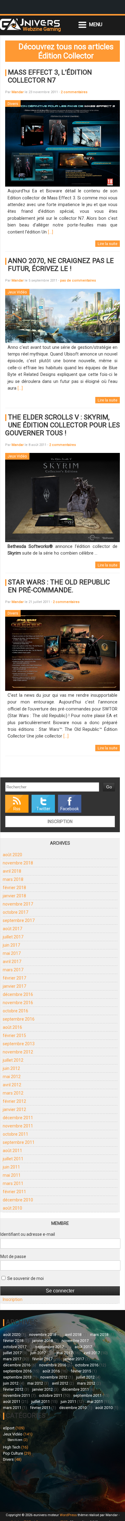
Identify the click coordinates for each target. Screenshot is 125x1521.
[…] (50, 232)
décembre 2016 (18, 994)
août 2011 (12, 1150)
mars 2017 (13, 969)
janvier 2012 (14, 1109)
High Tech (11, 1447)
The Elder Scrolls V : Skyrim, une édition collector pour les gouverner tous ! (62, 425)
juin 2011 (11, 1167)
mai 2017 (12, 953)
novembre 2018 (18, 862)
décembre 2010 (18, 1199)
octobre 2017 (15, 912)
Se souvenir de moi (25, 1278)
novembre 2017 (18, 904)
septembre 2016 (19, 1019)
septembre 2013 (19, 1043)
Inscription (60, 821)
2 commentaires (74, 92)
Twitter (43, 808)
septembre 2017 (19, 920)
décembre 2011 (18, 1117)
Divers (8, 1459)
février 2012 (14, 1101)
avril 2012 (12, 1084)
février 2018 (14, 887)
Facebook (69, 808)
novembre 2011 (18, 1125)
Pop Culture (13, 1453)
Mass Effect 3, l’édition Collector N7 (50, 76)
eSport (9, 1428)
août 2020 (12, 854)
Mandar (18, 92)
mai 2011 (12, 1175)
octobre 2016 (15, 1010)
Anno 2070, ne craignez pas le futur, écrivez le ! (61, 264)
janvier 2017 (14, 986)
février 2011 (14, 1191)
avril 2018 (12, 871)
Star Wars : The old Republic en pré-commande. (59, 586)
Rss (16, 808)
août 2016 (12, 1027)
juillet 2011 (13, 1158)
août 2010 (12, 1208)
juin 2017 (11, 945)
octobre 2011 (15, 1134)
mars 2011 (13, 1183)
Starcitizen (15, 1440)
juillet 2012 (13, 1060)
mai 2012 (12, 1076)
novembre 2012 (18, 1052)
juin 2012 (11, 1068)
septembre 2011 (19, 1142)
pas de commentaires (78, 280)
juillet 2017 (13, 936)
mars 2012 (13, 1093)
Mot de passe (13, 1256)
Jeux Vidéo (12, 1434)
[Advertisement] (32, 1486)
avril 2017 (12, 961)
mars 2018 (13, 879)
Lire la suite (107, 243)
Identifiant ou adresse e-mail (27, 1234)
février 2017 (14, 978)
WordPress (68, 1515)
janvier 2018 (14, 895)
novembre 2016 (18, 1002)
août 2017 (12, 928)
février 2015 (14, 1035)
